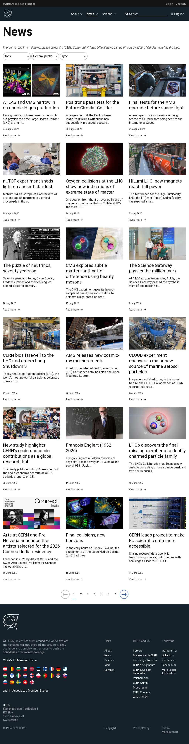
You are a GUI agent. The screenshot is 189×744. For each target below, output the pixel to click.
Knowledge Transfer (145, 660)
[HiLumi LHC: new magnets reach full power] (157, 182)
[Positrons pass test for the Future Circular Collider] (94, 100)
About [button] (75, 14)
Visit (107, 665)
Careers (137, 650)
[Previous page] (65, 594)
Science (107, 14)
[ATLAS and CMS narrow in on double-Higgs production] (31, 100)
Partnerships (141, 677)
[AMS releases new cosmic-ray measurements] (94, 359)
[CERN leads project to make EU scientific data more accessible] (157, 539)
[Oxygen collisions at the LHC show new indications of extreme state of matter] (94, 182)
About (108, 650)
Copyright (110, 728)
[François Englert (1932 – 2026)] (94, 449)
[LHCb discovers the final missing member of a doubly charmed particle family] (157, 449)
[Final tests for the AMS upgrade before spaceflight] (157, 100)
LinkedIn (167, 655)
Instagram (168, 650)
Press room (140, 687)
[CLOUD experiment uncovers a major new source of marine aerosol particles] (157, 359)
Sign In (169, 3)
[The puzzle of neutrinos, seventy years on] (31, 269)
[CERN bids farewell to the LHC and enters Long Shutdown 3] (31, 359)
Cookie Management (170, 730)
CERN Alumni (140, 682)
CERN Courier (141, 692)
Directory (181, 3)
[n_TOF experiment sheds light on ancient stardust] (31, 182)
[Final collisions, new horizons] (94, 539)
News (107, 655)
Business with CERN (145, 655)
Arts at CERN (140, 697)
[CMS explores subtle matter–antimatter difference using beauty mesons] (94, 269)
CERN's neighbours (144, 665)
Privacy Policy (141, 728)
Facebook (168, 665)
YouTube (167, 660)
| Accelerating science (19, 3)
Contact (109, 669)
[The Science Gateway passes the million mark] (157, 269)
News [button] (90, 14)
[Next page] (124, 594)
